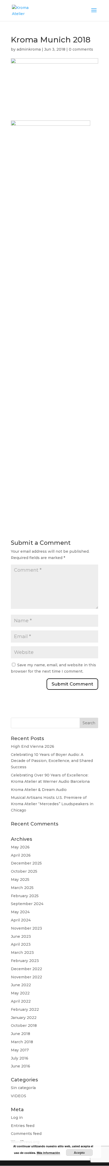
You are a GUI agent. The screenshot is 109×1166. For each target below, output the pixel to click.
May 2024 (20, 912)
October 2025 (24, 871)
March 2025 (22, 887)
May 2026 (20, 847)
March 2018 (22, 1041)
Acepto (79, 1152)
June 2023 (21, 936)
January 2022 (24, 1017)
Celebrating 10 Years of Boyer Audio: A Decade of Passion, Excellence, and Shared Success (52, 761)
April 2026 (21, 855)
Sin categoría (23, 1087)
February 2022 (25, 1009)
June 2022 (21, 985)
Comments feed (26, 1133)
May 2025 (20, 879)
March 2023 (22, 952)
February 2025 (25, 895)
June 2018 (20, 1033)
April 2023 (21, 944)
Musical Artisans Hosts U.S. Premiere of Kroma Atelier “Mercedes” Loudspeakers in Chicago (52, 804)
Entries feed (22, 1125)
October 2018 (24, 1025)
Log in (17, 1117)
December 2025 (26, 863)
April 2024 (21, 920)
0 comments (81, 49)
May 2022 (20, 993)
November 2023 (26, 928)
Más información (48, 1153)
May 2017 (20, 1050)
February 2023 (25, 960)
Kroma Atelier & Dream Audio (39, 789)
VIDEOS (18, 1096)
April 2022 (21, 1001)
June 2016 (20, 1066)
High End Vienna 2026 (32, 746)
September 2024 (27, 903)
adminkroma (29, 49)
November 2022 (26, 977)
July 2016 (19, 1058)
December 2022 (26, 968)
